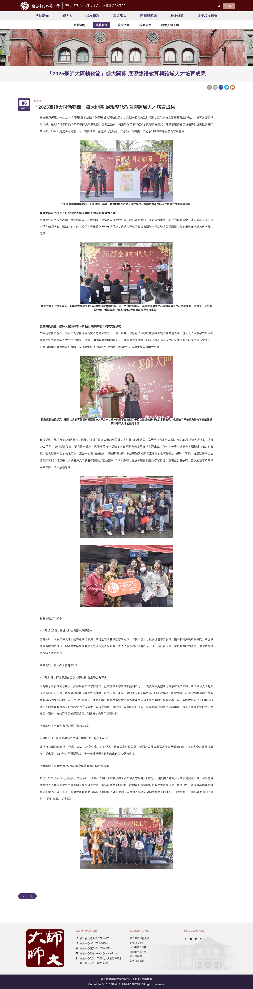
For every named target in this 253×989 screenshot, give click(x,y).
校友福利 (92, 16)
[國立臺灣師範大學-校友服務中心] (94, 5)
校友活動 (123, 25)
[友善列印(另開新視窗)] (215, 86)
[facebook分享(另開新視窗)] (220, 86)
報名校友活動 (137, 960)
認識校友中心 (137, 942)
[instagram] (201, 938)
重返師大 (119, 16)
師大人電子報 (170, 25)
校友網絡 (177, 16)
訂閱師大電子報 (138, 951)
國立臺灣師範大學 (139, 938)
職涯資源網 (136, 956)
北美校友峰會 (208, 16)
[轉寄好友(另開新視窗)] (210, 86)
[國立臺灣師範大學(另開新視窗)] (38, 5)
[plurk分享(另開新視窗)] (232, 86)
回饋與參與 (148, 16)
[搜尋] (219, 6)
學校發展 (102, 25)
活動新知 (42, 16)
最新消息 (80, 25)
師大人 (67, 16)
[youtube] (190, 938)
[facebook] (186, 938)
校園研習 (145, 25)
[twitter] (196, 938)
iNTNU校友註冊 (138, 947)
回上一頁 (27, 896)
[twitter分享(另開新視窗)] (226, 86)
